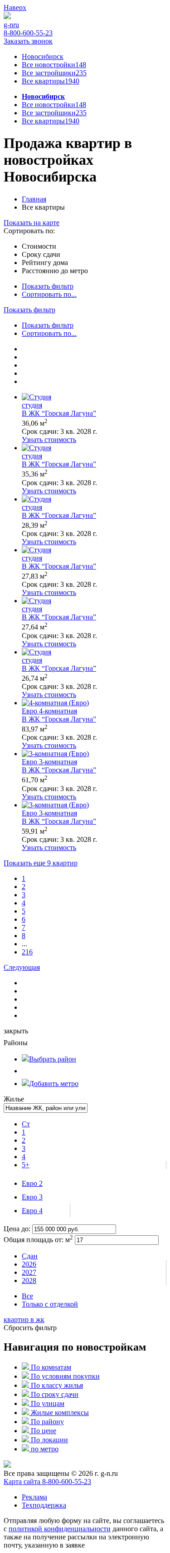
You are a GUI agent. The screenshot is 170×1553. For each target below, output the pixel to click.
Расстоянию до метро (55, 271)
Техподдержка (44, 1505)
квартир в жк (24, 1319)
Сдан (30, 1256)
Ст (26, 1124)
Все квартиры (50, 81)
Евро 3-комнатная (49, 762)
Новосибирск (42, 56)
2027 (29, 1272)
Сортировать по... (49, 294)
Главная (34, 199)
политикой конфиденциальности (60, 1529)
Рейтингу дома (45, 262)
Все (27, 1296)
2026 (29, 1264)
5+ (25, 1165)
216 (27, 952)
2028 (29, 1280)
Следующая (22, 967)
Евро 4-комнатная (49, 711)
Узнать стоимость (49, 439)
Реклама (34, 1497)
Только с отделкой (50, 1304)
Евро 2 (32, 1183)
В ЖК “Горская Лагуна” (59, 413)
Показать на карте (31, 222)
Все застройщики (54, 73)
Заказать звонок (28, 41)
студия (32, 405)
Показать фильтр (47, 286)
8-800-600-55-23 (28, 33)
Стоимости (39, 246)
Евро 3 (32, 1197)
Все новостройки (54, 65)
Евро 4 (32, 1210)
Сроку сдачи (41, 254)
